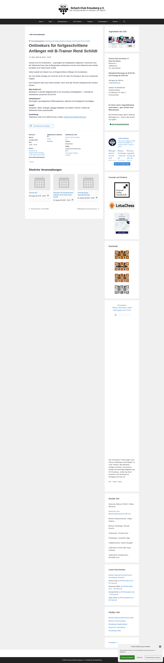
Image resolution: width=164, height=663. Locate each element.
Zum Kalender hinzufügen (41, 126)
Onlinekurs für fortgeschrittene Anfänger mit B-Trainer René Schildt (37, 153)
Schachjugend (102, 21)
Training (89, 21)
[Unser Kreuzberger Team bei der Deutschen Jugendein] (122, 155)
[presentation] (39, 182)
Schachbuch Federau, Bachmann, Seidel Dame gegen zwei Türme (122, 307)
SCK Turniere (77, 21)
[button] (160, 647)
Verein (41, 21)
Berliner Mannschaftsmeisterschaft (121, 618)
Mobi (114, 482)
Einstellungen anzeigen (153, 657)
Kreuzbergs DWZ (115, 631)
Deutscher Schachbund (117, 627)
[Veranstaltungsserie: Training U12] (48, 195)
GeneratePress (97, 660)
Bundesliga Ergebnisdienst (118, 624)
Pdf (110, 482)
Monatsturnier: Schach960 (40, 209)
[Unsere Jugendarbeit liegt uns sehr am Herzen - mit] (131, 155)
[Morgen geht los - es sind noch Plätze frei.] (113, 155)
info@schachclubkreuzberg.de (74, 117)
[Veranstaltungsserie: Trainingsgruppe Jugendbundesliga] (96, 197)
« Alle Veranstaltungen (37, 34)
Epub (120, 482)
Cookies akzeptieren (127, 657)
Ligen (50, 21)
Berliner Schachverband (117, 621)
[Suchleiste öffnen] (124, 21)
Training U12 (33, 192)
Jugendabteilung (114, 83)
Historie (115, 21)
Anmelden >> (113, 642)
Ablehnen (140, 657)
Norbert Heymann (115, 575)
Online (49, 139)
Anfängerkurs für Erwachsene (87, 209)
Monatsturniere (62, 21)
